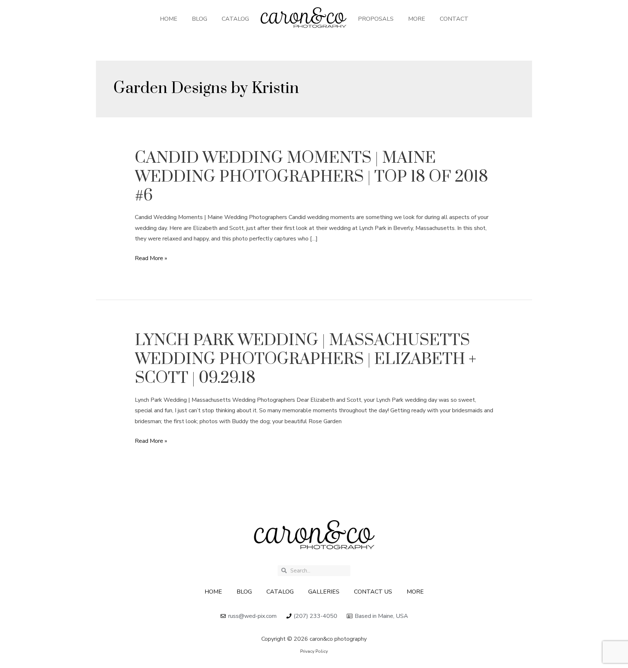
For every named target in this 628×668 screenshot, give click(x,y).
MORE (416, 19)
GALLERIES (323, 592)
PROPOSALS (376, 19)
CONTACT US (373, 592)
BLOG (199, 19)
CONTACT (454, 19)
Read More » (151, 258)
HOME (168, 19)
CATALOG (235, 19)
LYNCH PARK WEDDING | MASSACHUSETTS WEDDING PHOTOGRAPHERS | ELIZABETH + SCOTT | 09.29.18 (305, 359)
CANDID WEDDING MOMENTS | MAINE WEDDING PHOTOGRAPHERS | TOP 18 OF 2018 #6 (311, 177)
